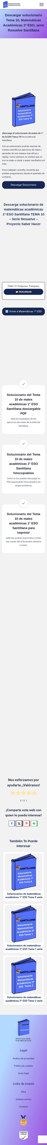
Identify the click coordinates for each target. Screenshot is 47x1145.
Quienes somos (23, 1099)
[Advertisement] (23, 65)
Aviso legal (23, 1073)
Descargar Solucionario (23, 184)
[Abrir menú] (41, 4)
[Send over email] (34, 823)
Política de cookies (23, 1066)
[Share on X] (19, 823)
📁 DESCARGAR (24, 292)
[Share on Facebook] (12, 823)
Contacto (23, 1106)
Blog (23, 1091)
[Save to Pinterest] (27, 823)
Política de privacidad (23, 1058)
